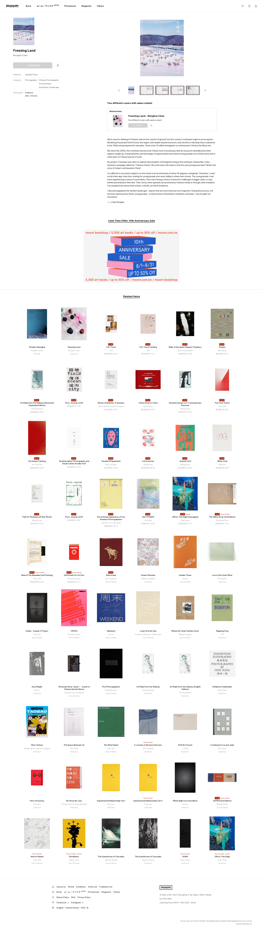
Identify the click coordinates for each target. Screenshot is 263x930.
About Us (61, 886)
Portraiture (43, 87)
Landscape (54, 87)
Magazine (86, 6)
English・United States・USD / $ (72, 907)
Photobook (70, 6)
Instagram (76, 902)
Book (28, 6)
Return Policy (63, 897)
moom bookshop (12, 6)
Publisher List (105, 886)
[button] (119, 90)
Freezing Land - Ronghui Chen (146, 115)
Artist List (92, 886)
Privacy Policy (84, 897)
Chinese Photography (48, 80)
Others (100, 6)
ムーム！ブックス (48, 6)
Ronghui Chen (20, 55)
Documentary (45, 83)
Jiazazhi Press (31, 74)
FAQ (73, 897)
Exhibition (81, 886)
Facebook (61, 902)
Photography (31, 80)
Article (71, 886)
